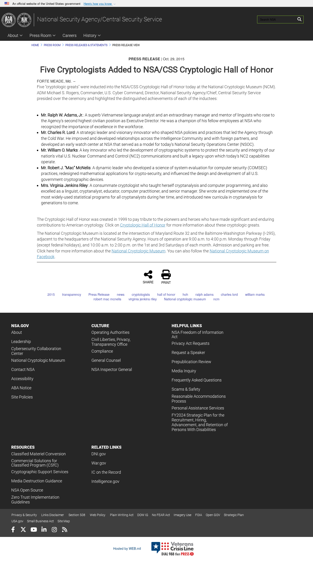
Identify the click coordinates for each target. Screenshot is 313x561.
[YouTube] (34, 530)
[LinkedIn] (44, 530)
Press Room (40, 35)
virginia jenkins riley (143, 299)
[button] (100, 3)
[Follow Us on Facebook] (13, 530)
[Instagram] (54, 530)
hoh (185, 294)
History (89, 35)
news (120, 294)
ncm (216, 299)
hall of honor (166, 294)
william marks (255, 294)
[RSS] (64, 530)
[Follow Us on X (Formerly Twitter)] (23, 530)
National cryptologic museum (185, 299)
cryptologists (141, 294)
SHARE (148, 282)
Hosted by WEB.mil (127, 548)
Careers (70, 35)
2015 (51, 294)
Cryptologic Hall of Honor (142, 225)
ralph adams (204, 294)
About (13, 35)
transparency (71, 294)
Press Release (99, 294)
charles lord (229, 294)
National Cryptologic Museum (138, 251)
